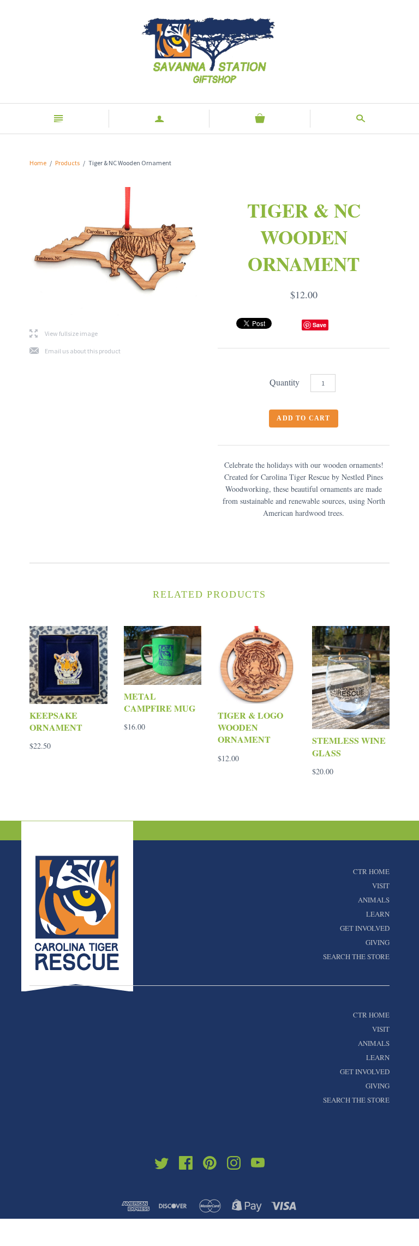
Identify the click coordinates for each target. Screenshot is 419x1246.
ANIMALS (374, 900)
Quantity (285, 382)
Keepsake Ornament (55, 721)
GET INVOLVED (365, 928)
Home (37, 163)
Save (319, 325)
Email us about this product (75, 351)
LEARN (378, 914)
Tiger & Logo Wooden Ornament (250, 727)
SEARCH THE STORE (356, 956)
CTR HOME (371, 871)
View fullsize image (63, 334)
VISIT (381, 885)
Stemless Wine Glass (349, 746)
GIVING (378, 942)
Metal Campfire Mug (159, 702)
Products (67, 163)
